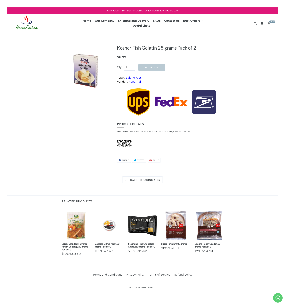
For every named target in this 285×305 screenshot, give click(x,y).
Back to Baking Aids (145, 179)
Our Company (104, 20)
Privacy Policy (135, 274)
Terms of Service (159, 274)
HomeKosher (145, 287)
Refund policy (183, 274)
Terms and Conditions (107, 274)
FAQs (156, 20)
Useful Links (142, 25)
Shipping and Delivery (133, 20)
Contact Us (171, 20)
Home (87, 20)
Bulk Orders (192, 20)
